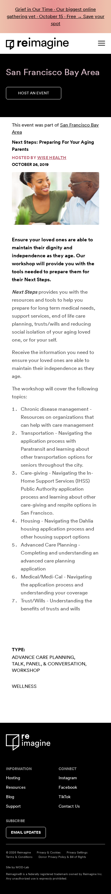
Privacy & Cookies (49, 852)
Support (13, 806)
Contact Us (69, 806)
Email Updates (26, 832)
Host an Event (33, 93)
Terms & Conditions (19, 857)
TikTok (64, 796)
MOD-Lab (22, 867)
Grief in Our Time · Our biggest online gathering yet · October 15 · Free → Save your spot (55, 16)
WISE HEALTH (52, 157)
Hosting (13, 777)
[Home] (38, 44)
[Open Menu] (101, 43)
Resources (15, 787)
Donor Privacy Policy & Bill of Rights (62, 857)
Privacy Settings (77, 852)
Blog (10, 796)
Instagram (68, 777)
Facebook (68, 787)
